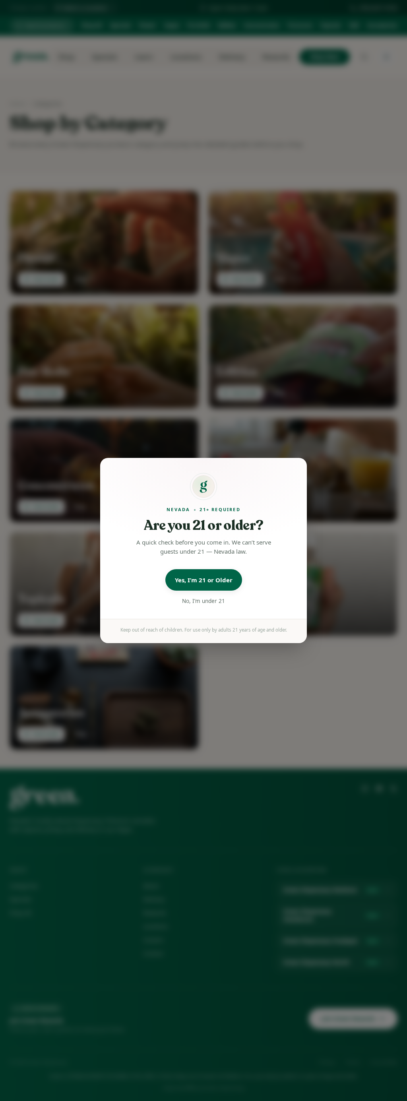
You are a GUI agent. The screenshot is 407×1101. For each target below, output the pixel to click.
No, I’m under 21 (203, 601)
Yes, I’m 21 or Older (204, 580)
